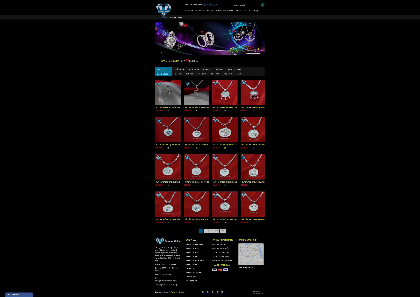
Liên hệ (255, 11)
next (216, 231)
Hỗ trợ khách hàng (224, 11)
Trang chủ (188, 11)
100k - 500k (189, 74)
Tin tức (238, 11)
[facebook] (204, 293)
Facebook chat (14, 295)
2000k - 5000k (228, 74)
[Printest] (223, 293)
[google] (209, 293)
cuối (223, 231)
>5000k (239, 74)
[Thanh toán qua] (220, 271)
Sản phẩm (210, 11)
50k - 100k (178, 74)
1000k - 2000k (214, 74)
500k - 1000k (202, 74)
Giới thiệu (199, 11)
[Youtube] (219, 293)
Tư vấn (247, 11)
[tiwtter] (214, 293)
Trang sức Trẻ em (175, 17)
